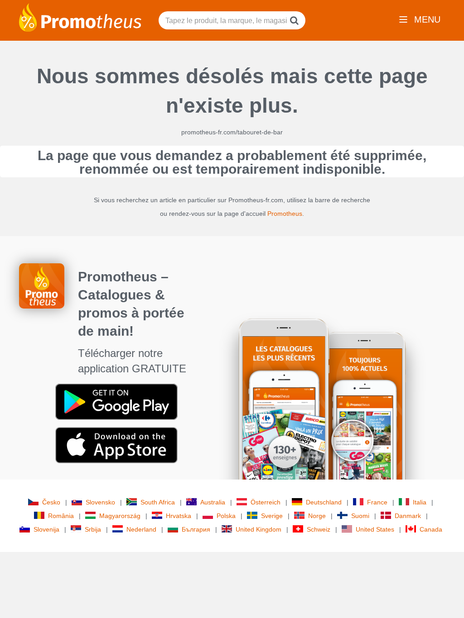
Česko (51, 502)
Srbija (93, 529)
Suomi (360, 515)
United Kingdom (258, 529)
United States (375, 529)
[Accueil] (80, 16)
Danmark (408, 515)
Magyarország (119, 515)
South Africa (157, 502)
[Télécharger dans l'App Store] (116, 444)
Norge (317, 515)
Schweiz (318, 529)
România (61, 515)
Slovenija (46, 529)
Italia (419, 502)
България (196, 529)
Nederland (141, 529)
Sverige (272, 515)
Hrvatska (178, 515)
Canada (431, 529)
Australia (212, 502)
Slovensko (100, 502)
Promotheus (284, 213)
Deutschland (324, 502)
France (377, 502)
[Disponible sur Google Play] (116, 401)
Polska (226, 515)
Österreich (265, 502)
